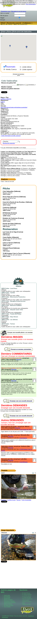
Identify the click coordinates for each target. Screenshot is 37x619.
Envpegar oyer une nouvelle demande (15, 408)
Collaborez (27, 23)
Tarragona (4, 325)
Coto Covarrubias (26, 500)
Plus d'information (31, 4)
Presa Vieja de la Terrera (11, 196)
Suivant (4, 423)
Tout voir (4, 356)
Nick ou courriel (4, 13)
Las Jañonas (14, 319)
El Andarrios (7, 596)
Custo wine (7, 595)
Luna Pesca (13, 288)
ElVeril (3, 23)
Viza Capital (7, 606)
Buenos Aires (5, 294)
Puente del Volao (8, 223)
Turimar (12, 324)
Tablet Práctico (8, 603)
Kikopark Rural (8, 248)
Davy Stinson (14, 316)
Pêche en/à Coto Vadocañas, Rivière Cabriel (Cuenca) (16, 32)
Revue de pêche (6, 25)
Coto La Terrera (8, 242)
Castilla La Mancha (6, 99)
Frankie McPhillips (15, 314)
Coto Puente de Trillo (25, 429)
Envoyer (2, 19)
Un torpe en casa (8, 605)
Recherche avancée (14, 23)
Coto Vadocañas (8, 191)
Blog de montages (20, 25)
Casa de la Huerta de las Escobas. (14, 202)
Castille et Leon (11, 500)
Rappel (2, 18)
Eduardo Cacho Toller (16, 309)
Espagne (3, 500)
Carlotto (12, 292)
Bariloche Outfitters (16, 305)
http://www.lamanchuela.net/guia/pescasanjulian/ (14, 107)
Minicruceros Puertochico (17, 297)
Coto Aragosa (23, 438)
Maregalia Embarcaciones (17, 301)
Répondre (18, 359)
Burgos (19, 500)
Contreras (6, 207)
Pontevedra (5, 302)
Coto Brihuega (23, 462)
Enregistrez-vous (5, 11)
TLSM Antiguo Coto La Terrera (13, 253)
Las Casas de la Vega (10, 232)
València (17, 191)
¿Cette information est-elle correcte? (11, 135)
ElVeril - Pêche (6, 31)
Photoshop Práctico (9, 601)
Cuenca (3, 101)
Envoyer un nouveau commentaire (22, 356)
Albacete (15, 237)
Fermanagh (5, 315)
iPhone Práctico (8, 599)
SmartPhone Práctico (10, 602)
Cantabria (4, 298)
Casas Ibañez (7, 237)
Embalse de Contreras (10, 218)
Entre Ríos (5, 311)
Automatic (10, 67)
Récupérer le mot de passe (18, 11)
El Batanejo (6, 213)
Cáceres (4, 321)
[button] (10, 46)
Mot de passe (4, 15)
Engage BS (7, 598)
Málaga (4, 290)
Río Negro (4, 307)
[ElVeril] (8, 8)
